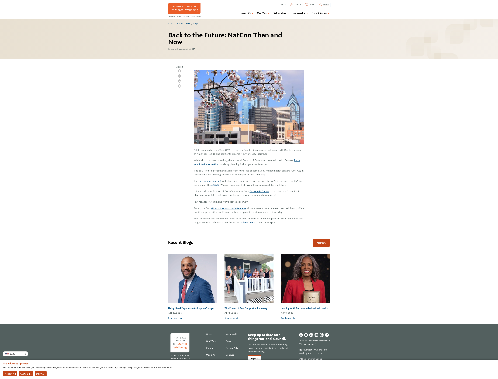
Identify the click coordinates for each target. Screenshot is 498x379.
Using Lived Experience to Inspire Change (191, 310)
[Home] (184, 10)
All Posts (322, 242)
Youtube (306, 335)
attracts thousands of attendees (228, 208)
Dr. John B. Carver (259, 191)
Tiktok (327, 335)
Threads (322, 335)
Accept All (10, 373)
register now (246, 222)
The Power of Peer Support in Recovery (245, 310)
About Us (246, 13)
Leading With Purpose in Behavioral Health (304, 310)
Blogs (195, 24)
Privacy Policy (233, 348)
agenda (215, 184)
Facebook (301, 335)
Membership (299, 13)
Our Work (262, 13)
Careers (229, 341)
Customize (26, 373)
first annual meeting (210, 181)
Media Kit (210, 355)
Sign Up (254, 359)
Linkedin (311, 335)
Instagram (316, 335)
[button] (15, 354)
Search (326, 4)
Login (283, 4)
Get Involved (279, 13)
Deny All (40, 373)
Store (311, 4)
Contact (230, 355)
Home (170, 24)
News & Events (319, 13)
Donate (297, 4)
